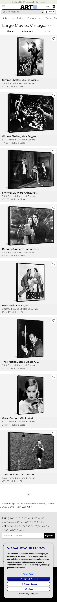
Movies (19, 18)
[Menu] (3, 7)
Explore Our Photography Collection (28, 2)
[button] (28, 2)
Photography (34, 18)
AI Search (50, 12)
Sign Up (49, 535)
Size (9, 31)
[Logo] (28, 7)
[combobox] (20, 12)
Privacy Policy (28, 574)
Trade (47, 6)
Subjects (7, 18)
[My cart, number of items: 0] (54, 6)
